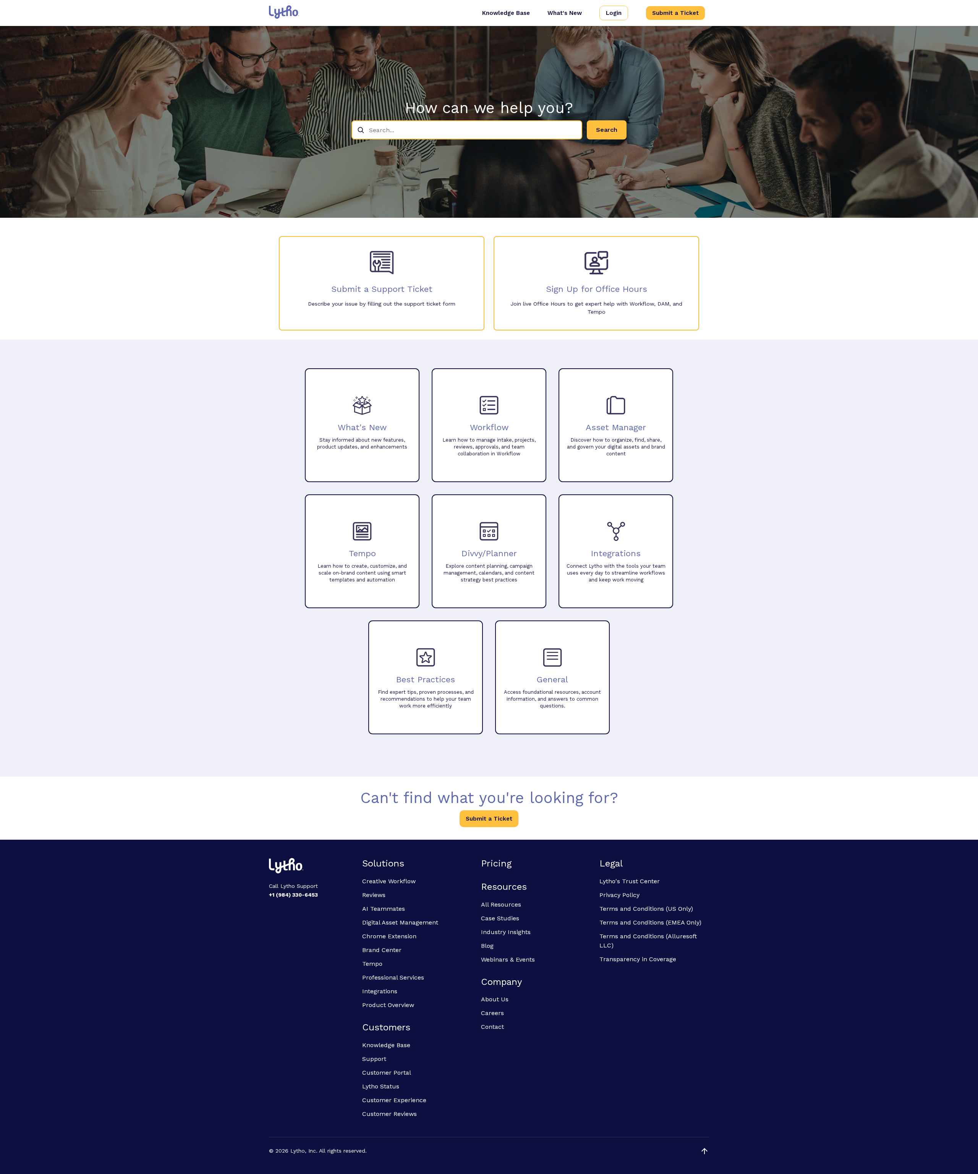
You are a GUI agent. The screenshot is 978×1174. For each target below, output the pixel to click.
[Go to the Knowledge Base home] (284, 12)
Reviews (373, 895)
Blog (487, 945)
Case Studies (500, 918)
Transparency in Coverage (637, 959)
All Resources (501, 904)
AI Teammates (383, 908)
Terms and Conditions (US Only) (646, 908)
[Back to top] (704, 1151)
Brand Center (382, 950)
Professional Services (393, 977)
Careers (492, 1013)
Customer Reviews (389, 1113)
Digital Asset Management (400, 922)
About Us (494, 999)
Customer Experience (394, 1100)
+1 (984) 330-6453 (293, 895)
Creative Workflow (389, 881)
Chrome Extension (389, 936)
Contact (492, 1026)
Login (614, 13)
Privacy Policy (619, 895)
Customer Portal (386, 1072)
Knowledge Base (506, 13)
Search (606, 129)
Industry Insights (506, 932)
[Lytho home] (311, 867)
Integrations (379, 991)
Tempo (372, 963)
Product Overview (388, 1005)
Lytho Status (380, 1086)
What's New (564, 13)
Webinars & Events (508, 959)
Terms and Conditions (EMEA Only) (650, 922)
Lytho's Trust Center (629, 881)
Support (374, 1058)
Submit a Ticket (675, 13)
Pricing (496, 863)
